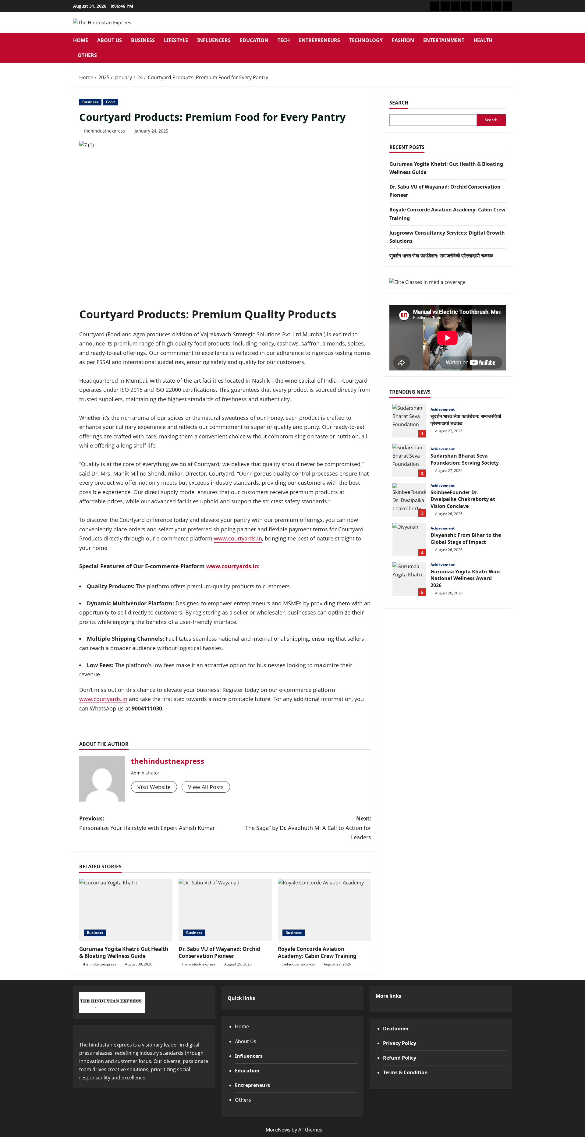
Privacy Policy (399, 1043)
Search (398, 102)
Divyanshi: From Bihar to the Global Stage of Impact (409, 539)
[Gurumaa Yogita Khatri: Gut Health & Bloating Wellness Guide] (125, 910)
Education (254, 40)
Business (143, 40)
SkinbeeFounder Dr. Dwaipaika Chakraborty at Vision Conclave (409, 500)
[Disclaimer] (455, 6)
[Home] (476, 6)
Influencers (214, 40)
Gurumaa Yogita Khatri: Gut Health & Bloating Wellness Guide (123, 952)
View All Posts (206, 787)
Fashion (403, 40)
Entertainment (443, 40)
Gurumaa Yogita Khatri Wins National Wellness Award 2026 (409, 579)
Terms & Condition (405, 1072)
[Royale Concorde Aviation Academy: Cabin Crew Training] (324, 910)
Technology (366, 40)
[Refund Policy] (497, 6)
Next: (307, 828)
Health (482, 40)
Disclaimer (396, 1028)
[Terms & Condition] (507, 6)
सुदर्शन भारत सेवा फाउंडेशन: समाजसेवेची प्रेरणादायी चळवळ (441, 255)
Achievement (443, 409)
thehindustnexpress (104, 131)
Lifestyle (176, 40)
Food (110, 101)
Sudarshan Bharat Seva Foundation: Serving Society (409, 460)
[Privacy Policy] (486, 6)
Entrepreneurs (319, 40)
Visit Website (154, 787)
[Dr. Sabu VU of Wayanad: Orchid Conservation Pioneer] (225, 910)
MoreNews (278, 1129)
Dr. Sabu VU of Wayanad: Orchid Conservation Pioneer (219, 952)
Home (80, 40)
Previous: (147, 823)
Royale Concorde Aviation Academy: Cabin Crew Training (317, 952)
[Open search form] (510, 48)
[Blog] (445, 6)
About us (109, 40)
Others (87, 55)
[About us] (434, 6)
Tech (284, 40)
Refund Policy (399, 1057)
